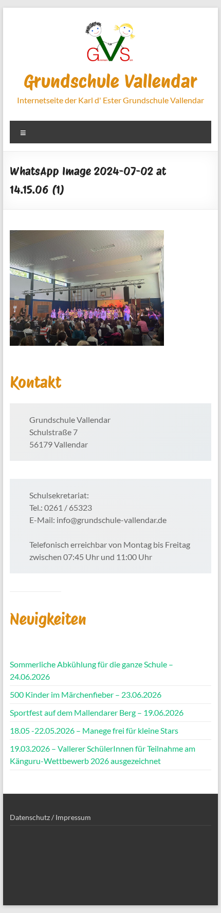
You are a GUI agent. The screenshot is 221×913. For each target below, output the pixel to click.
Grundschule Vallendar (110, 81)
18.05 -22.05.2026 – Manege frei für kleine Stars (94, 730)
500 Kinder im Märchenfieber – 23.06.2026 (85, 694)
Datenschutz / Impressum (50, 817)
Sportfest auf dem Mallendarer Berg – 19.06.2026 (96, 712)
